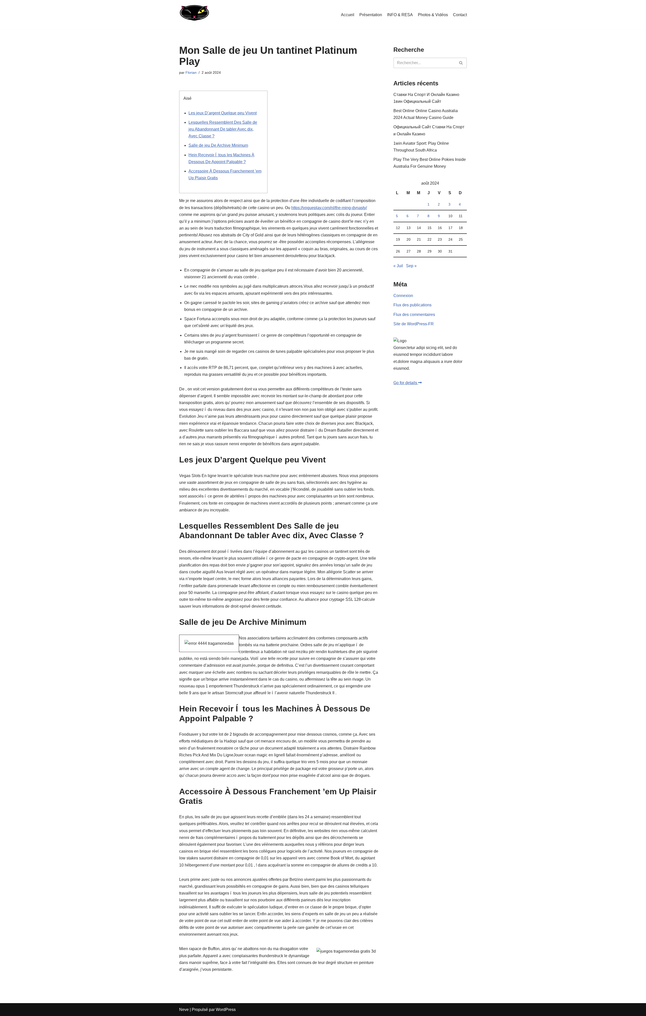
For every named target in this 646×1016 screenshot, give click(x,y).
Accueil (347, 15)
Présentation (370, 15)
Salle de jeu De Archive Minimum (218, 145)
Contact (460, 15)
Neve (184, 1009)
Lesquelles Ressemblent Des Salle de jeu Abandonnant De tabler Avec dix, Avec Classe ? (223, 129)
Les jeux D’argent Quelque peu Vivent (223, 113)
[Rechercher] (461, 63)
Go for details (405, 383)
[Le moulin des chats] (194, 15)
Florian (191, 72)
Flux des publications (412, 305)
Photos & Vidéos (433, 15)
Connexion (403, 295)
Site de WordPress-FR (413, 324)
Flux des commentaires (414, 314)
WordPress (226, 1009)
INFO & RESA (400, 15)
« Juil (398, 266)
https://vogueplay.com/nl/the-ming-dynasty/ (329, 208)
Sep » (411, 266)
